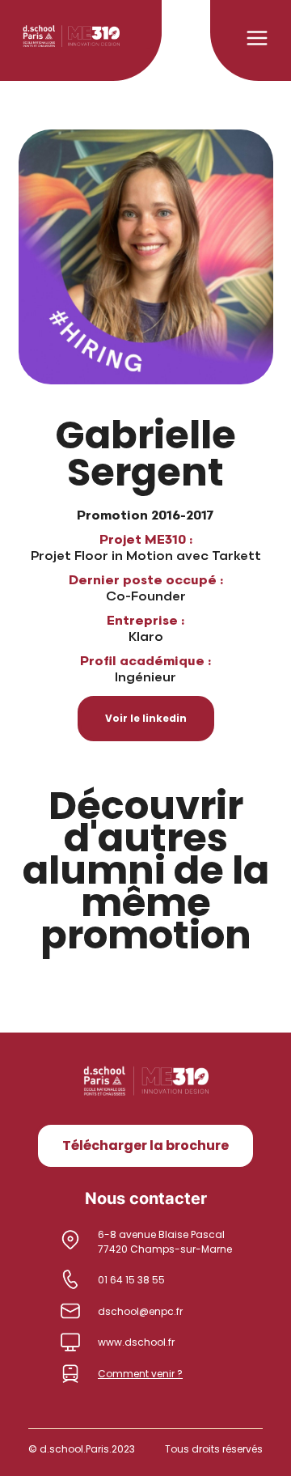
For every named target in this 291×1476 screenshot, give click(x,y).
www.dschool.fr (136, 1342)
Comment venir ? (140, 1374)
